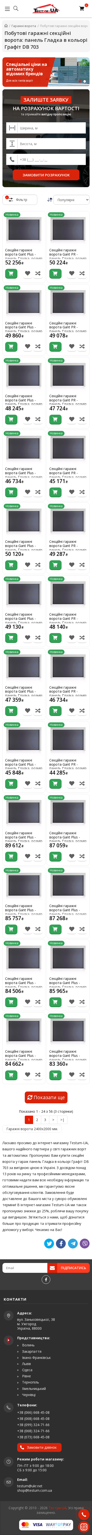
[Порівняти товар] (38, 274)
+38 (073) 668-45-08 (33, 1437)
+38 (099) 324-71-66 (33, 1424)
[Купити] (11, 274)
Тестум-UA (57, 1507)
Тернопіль (30, 1382)
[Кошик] (83, 8)
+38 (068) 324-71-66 (33, 1431)
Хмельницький (33, 1388)
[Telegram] (73, 1243)
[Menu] (6, 8)
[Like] (61, 1243)
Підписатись (73, 1267)
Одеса (26, 1370)
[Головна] (6, 26)
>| (62, 1119)
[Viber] (85, 1243)
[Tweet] (49, 1243)
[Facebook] (46, 1279)
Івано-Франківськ (36, 1357)
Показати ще (48, 1097)
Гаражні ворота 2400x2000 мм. (32, 1128)
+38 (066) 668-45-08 (33, 1412)
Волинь (28, 1345)
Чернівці (28, 1395)
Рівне (26, 1376)
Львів (26, 1364)
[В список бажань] (27, 274)
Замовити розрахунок (46, 174)
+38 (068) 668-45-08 (33, 1418)
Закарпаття (31, 1351)
